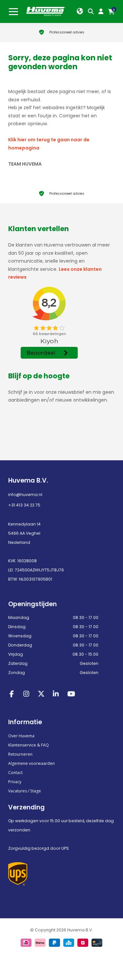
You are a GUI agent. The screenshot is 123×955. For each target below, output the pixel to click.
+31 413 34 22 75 (24, 505)
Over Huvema (21, 736)
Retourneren (20, 754)
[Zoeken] (92, 12)
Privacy (14, 782)
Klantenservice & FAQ (28, 745)
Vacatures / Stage (24, 791)
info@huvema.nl (25, 494)
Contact (15, 772)
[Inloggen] (102, 12)
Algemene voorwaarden (31, 763)
